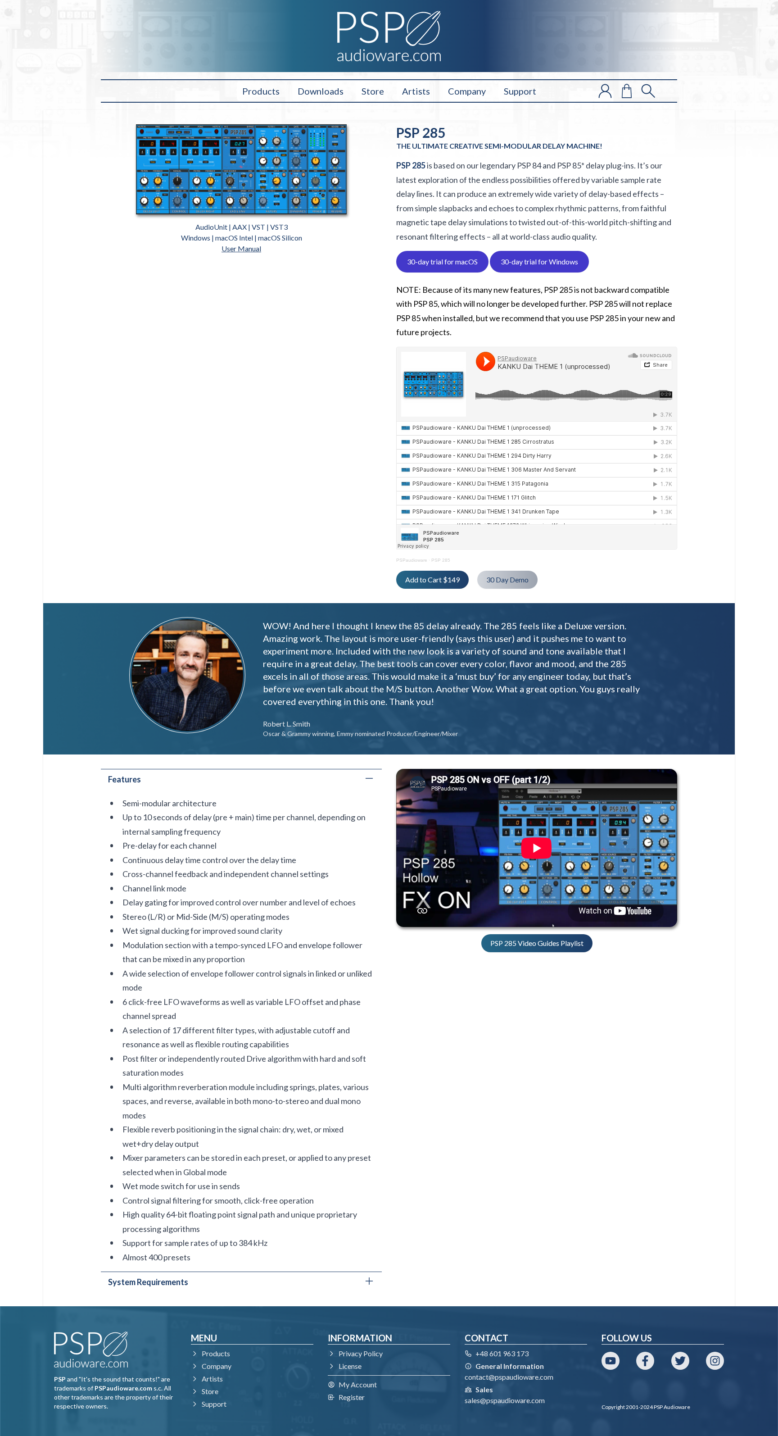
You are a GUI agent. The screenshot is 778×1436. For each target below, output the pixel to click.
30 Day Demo (507, 579)
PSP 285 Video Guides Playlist (537, 943)
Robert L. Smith (286, 723)
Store (373, 91)
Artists (416, 91)
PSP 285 (440, 560)
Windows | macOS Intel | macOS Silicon (241, 237)
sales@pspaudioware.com (505, 1400)
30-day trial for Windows (539, 261)
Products (261, 91)
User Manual (241, 248)
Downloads (321, 91)
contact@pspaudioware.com (509, 1376)
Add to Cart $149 (432, 579)
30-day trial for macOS (442, 261)
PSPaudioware (411, 560)
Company (467, 91)
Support (520, 91)
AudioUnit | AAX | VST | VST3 (241, 227)
